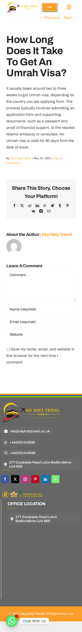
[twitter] (15, 479)
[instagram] (25, 479)
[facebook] (5, 479)
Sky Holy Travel (21, 158)
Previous (52, 18)
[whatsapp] (56, 479)
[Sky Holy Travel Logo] (32, 400)
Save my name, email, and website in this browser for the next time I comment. (40, 355)
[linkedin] (45, 479)
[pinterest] (35, 479)
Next (68, 18)
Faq (56, 158)
